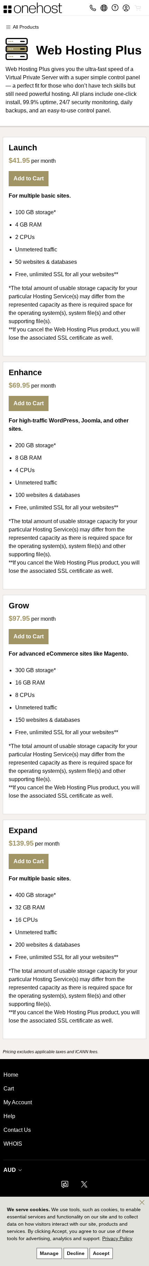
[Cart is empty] (138, 7)
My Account (17, 1102)
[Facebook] (65, 1186)
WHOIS (12, 1144)
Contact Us (17, 1130)
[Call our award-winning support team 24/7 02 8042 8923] (115, 8)
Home (10, 1075)
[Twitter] (84, 1186)
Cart (8, 1088)
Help (9, 1116)
